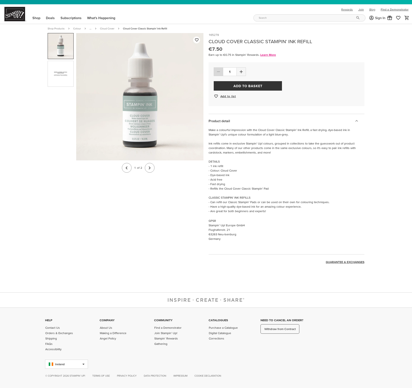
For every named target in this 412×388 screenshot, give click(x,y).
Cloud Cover (107, 28)
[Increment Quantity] (241, 71)
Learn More (268, 54)
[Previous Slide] (127, 168)
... (90, 28)
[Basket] (406, 17)
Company (107, 320)
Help (48, 320)
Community (163, 320)
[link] (398, 17)
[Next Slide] (149, 168)
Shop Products (56, 28)
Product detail (219, 121)
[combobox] (309, 17)
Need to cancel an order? (282, 320)
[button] (389, 17)
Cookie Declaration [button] (207, 375)
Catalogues (218, 320)
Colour (77, 28)
